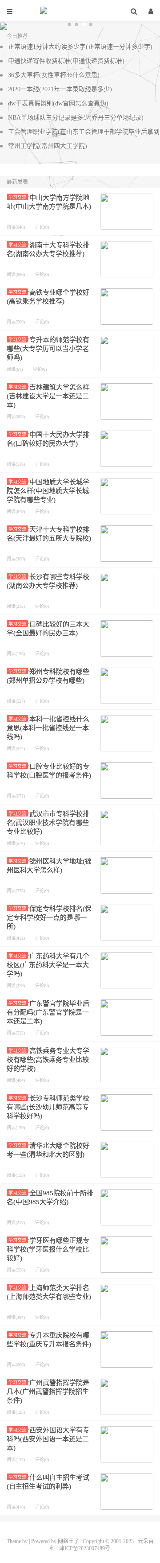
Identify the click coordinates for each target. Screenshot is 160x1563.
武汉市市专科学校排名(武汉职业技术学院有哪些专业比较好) (48, 822)
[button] (69, 24)
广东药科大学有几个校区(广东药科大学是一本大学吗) (48, 965)
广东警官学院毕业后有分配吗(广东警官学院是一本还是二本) (48, 1012)
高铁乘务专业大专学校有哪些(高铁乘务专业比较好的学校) (48, 1059)
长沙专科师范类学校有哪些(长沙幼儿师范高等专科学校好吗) (48, 1107)
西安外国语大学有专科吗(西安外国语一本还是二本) (48, 1439)
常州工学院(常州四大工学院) (47, 146)
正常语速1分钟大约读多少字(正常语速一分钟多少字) (80, 46)
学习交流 (17, 197)
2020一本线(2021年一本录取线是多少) (60, 89)
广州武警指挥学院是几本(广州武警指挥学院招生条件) (48, 1391)
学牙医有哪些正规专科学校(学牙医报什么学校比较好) (48, 1249)
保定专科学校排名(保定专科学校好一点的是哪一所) (49, 917)
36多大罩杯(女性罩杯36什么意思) (54, 75)
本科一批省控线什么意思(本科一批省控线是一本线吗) (48, 727)
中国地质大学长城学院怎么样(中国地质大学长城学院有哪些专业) (48, 490)
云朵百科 (80, 11)
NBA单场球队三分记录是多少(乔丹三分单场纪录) (76, 117)
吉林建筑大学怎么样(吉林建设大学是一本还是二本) (48, 396)
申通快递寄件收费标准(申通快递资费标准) (66, 61)
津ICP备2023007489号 (84, 1548)
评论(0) (42, 227)
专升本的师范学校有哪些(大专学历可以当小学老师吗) (48, 348)
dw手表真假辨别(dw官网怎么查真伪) (58, 103)
